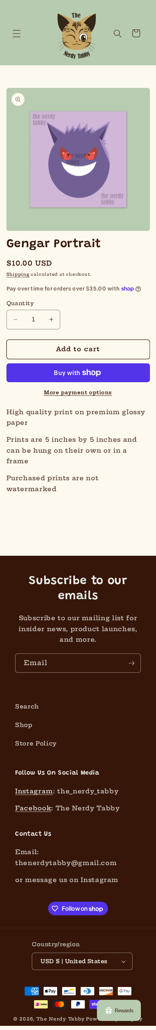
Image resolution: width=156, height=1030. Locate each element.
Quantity (20, 303)
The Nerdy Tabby (60, 1019)
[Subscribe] (131, 663)
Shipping (18, 274)
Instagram (34, 791)
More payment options (78, 392)
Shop (24, 725)
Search (27, 706)
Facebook (33, 808)
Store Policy (36, 743)
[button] (17, 33)
